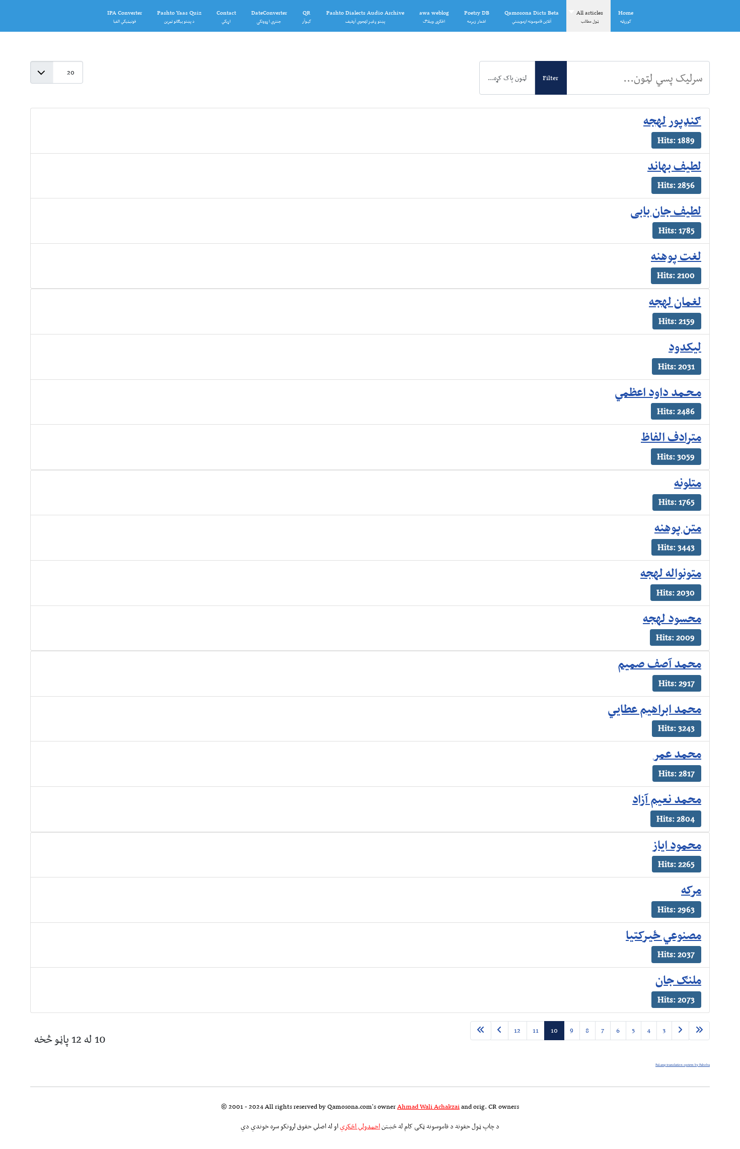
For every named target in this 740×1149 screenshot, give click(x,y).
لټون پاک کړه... (507, 78)
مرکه (691, 890)
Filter (550, 78)
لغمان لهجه (675, 301)
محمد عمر (677, 754)
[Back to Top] (23, 1124)
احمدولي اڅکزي (360, 1126)
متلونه (687, 482)
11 (536, 1030)
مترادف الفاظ (671, 437)
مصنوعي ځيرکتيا (663, 935)
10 (554, 1030)
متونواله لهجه (670, 573)
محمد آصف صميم (659, 663)
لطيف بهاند (674, 166)
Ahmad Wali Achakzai (428, 1106)
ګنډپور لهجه (672, 120)
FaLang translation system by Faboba (682, 1065)
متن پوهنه (677, 527)
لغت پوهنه (676, 256)
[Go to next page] (499, 1030)
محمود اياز (676, 845)
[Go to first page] (699, 1030)
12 (517, 1030)
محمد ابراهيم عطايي (654, 709)
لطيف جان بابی (665, 210)
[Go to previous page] (680, 1030)
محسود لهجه (672, 618)
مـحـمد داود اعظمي (658, 392)
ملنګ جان (678, 980)
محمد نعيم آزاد (666, 799)
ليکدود (685, 346)
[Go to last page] (480, 1030)
